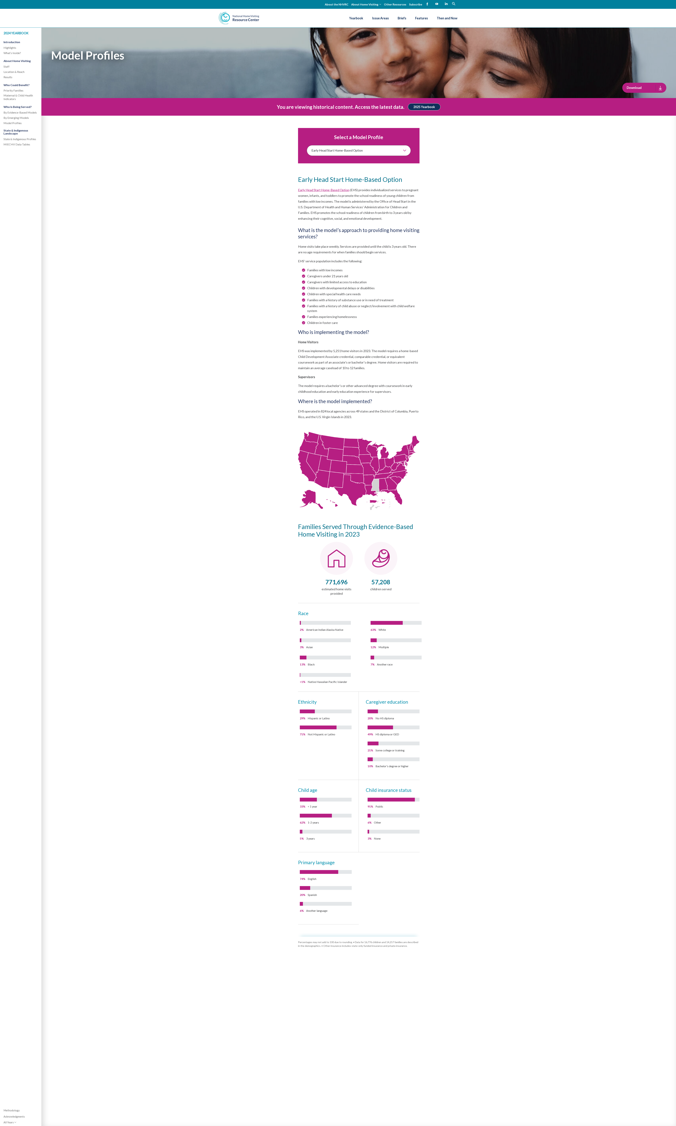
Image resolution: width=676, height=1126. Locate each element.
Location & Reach (14, 71)
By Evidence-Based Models (20, 112)
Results (8, 77)
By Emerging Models (16, 117)
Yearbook (356, 18)
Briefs (402, 18)
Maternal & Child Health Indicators (18, 97)
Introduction (12, 42)
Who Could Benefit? (17, 85)
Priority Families (13, 90)
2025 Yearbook (424, 107)
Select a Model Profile (358, 137)
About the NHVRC (336, 4)
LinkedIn (446, 4)
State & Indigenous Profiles (20, 139)
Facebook (427, 4)
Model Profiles (13, 123)
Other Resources (395, 4)
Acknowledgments (14, 1116)
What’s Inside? (12, 53)
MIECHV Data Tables (17, 144)
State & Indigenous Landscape (16, 132)
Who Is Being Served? (18, 106)
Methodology (12, 1110)
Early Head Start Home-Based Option (323, 190)
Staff (7, 66)
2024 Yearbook (16, 33)
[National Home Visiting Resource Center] (239, 18)
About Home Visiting (17, 60)
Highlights (10, 47)
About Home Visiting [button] (364, 4)
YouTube (436, 4)
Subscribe (415, 4)
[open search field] (453, 3)
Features (421, 18)
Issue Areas (380, 18)
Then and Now (447, 18)
